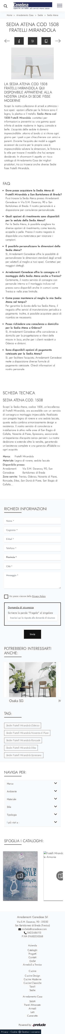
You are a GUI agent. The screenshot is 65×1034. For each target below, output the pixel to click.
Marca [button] (10, 783)
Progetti (33, 953)
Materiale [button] (11, 799)
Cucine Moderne (32, 979)
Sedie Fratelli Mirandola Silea (21, 747)
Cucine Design (32, 975)
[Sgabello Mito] (58, 41)
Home (9, 15)
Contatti (32, 957)
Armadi (32, 1008)
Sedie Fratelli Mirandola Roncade (23, 740)
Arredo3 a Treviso (32, 964)
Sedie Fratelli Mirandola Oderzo (22, 725)
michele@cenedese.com (34, 929)
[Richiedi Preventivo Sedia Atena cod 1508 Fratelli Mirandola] (19, 41)
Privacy (4, 1031)
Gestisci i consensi (31, 1031)
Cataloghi (32, 950)
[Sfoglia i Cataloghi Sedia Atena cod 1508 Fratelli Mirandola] (46, 41)
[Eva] (7, 41)
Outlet (32, 961)
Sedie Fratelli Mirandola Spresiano (23, 755)
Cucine (32, 971)
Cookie (14, 1031)
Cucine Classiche (33, 983)
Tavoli (32, 986)
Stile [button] (9, 807)
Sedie (40, 15)
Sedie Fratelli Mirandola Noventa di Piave (27, 733)
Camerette (32, 1015)
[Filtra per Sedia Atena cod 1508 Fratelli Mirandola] (32, 41)
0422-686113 (34, 932)
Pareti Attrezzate (32, 1005)
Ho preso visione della (27, 596)
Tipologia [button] (11, 814)
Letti (32, 1012)
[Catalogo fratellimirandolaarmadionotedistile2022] (20, 876)
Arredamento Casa (25, 15)
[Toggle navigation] (59, 5)
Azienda (32, 945)
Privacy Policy (39, 596)
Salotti (32, 1001)
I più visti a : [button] (13, 822)
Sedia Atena (52, 15)
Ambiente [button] (12, 791)
